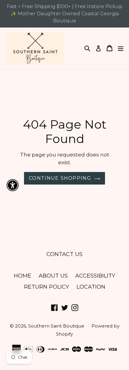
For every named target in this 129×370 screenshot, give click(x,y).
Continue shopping (60, 178)
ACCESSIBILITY (95, 275)
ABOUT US (53, 275)
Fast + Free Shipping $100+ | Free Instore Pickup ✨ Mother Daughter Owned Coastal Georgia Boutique (64, 14)
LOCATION (90, 287)
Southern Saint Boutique (57, 326)
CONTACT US (64, 254)
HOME (22, 275)
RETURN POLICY (46, 287)
